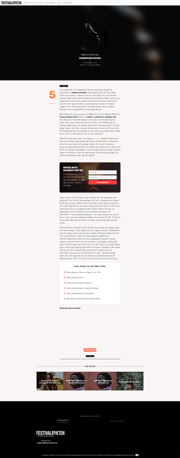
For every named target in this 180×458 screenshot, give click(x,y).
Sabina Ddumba (90, 350)
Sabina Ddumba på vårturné (130, 382)
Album (41, 3)
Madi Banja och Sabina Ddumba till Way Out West (83, 299)
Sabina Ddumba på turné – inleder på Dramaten (82, 288)
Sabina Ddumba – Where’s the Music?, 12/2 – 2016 (84, 272)
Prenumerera (102, 182)
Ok (137, 455)
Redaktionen (67, 3)
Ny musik (34, 3)
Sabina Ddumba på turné (75, 278)
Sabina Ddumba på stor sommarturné (79, 283)
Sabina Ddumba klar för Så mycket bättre (80, 293)
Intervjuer (52, 3)
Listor (59, 3)
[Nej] (178, 455)
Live (46, 3)
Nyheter (26, 3)
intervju (97, 138)
